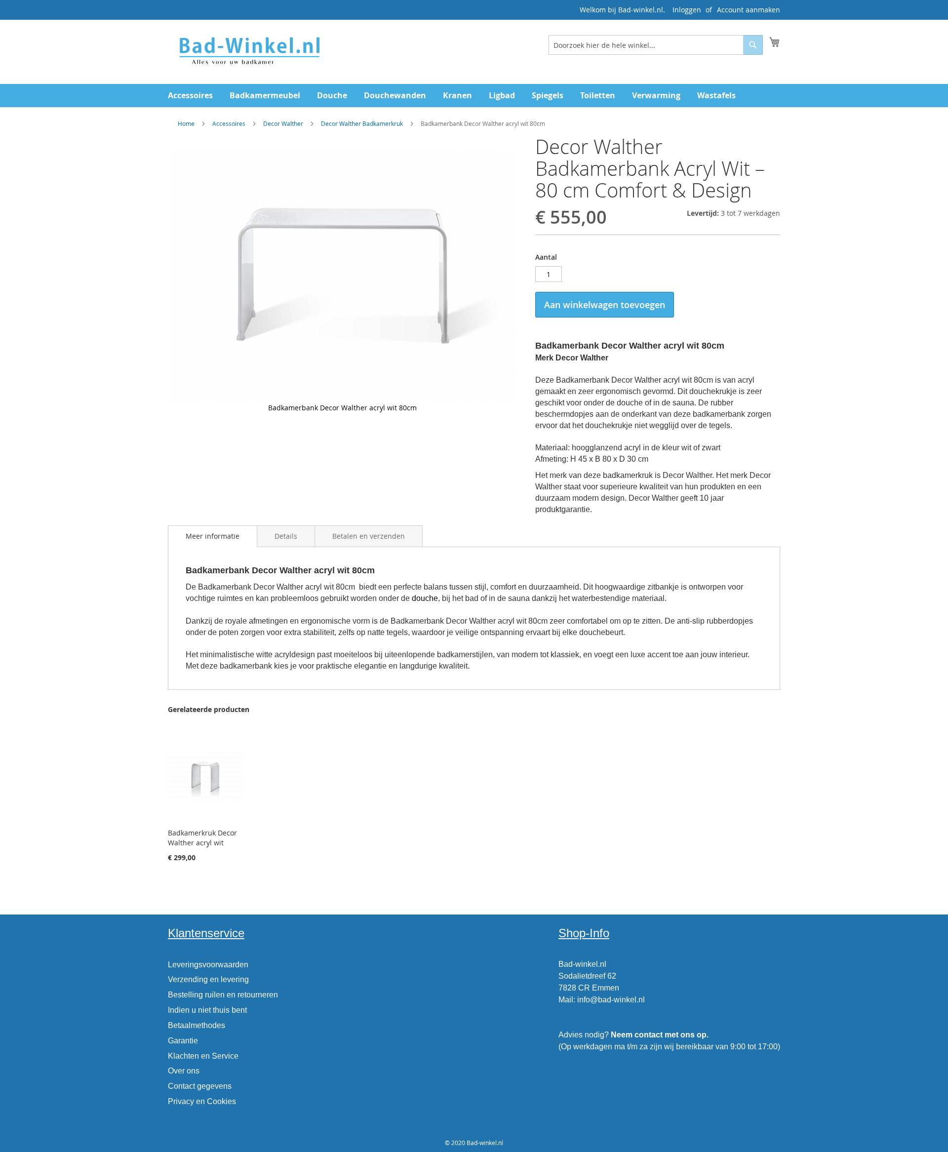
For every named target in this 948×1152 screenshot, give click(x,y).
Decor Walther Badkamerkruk (362, 123)
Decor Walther (284, 123)
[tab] (212, 536)
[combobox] (656, 45)
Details (286, 536)
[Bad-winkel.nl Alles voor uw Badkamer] (249, 51)
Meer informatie (212, 536)
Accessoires (228, 123)
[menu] (474, 95)
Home (186, 123)
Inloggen (686, 9)
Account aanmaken (748, 9)
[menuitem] (190, 95)
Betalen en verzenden (368, 536)
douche (425, 598)
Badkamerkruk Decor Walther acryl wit (202, 837)
